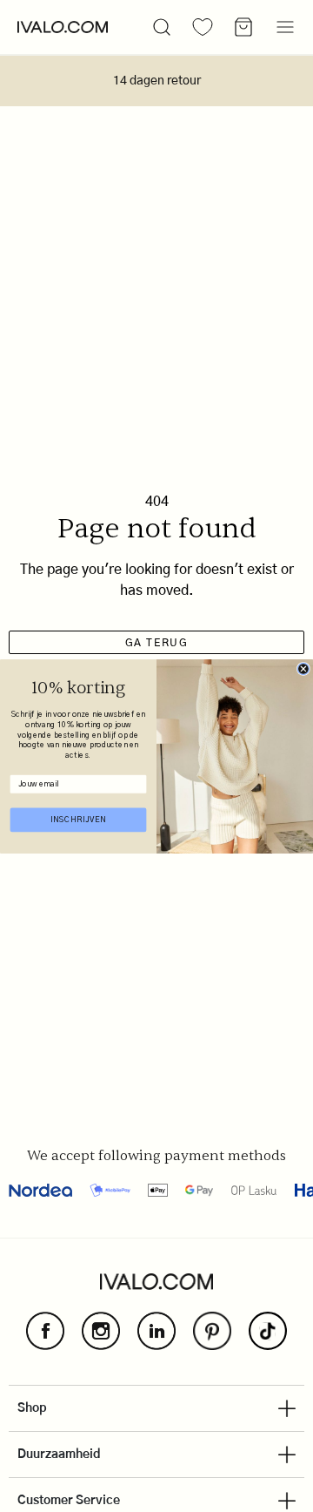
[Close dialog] (303, 668)
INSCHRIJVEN (78, 819)
